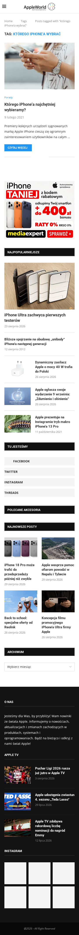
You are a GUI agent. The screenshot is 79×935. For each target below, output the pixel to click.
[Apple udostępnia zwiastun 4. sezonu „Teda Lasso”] (17, 801)
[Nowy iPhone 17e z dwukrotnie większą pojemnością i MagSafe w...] (39, 897)
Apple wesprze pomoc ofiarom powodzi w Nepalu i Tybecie (58, 569)
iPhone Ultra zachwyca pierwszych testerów (35, 318)
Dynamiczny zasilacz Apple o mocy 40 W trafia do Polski (53, 366)
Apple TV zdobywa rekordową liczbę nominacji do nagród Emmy (50, 828)
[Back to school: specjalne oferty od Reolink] (20, 601)
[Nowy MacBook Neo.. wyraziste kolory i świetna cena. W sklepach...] (15, 897)
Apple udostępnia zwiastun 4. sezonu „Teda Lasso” (54, 797)
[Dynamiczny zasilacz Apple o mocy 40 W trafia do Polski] (17, 369)
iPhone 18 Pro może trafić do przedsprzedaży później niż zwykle (19, 572)
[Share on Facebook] (37, 157)
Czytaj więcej (17, 147)
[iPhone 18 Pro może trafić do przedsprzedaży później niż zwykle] (20, 548)
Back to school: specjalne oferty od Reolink (18, 622)
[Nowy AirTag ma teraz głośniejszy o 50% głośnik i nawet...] (64, 897)
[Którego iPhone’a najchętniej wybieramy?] (39, 66)
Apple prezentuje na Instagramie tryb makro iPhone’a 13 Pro (52, 421)
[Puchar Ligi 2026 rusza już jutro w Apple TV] (17, 775)
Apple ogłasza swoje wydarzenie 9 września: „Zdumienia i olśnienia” (52, 394)
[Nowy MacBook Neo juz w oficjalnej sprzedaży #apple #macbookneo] (64, 873)
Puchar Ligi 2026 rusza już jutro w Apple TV (52, 770)
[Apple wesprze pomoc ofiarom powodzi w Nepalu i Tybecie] (58, 548)
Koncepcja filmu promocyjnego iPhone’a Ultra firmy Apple (56, 625)
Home (8, 21)
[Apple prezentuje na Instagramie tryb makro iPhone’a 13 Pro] (17, 424)
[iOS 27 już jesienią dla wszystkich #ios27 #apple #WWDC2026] (39, 873)
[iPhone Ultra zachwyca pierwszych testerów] (39, 286)
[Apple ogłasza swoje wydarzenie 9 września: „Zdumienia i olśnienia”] (17, 396)
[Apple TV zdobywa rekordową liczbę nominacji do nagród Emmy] (17, 828)
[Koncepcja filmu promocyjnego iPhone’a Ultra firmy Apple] (58, 601)
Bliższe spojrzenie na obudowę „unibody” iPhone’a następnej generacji (34, 341)
